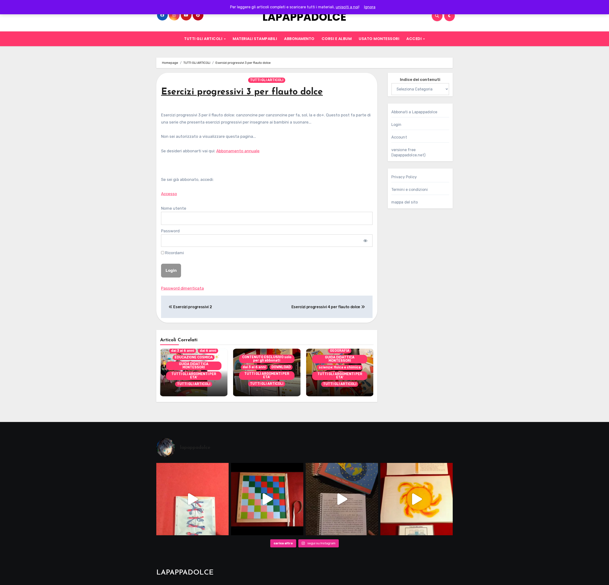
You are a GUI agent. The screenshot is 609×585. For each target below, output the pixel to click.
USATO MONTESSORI (379, 38)
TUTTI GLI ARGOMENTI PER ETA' (193, 375)
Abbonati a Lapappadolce (414, 112)
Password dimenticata (182, 288)
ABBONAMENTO (299, 38)
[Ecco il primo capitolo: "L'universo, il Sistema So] (416, 499)
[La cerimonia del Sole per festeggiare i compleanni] (342, 499)
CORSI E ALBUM (337, 38)
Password (170, 230)
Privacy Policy (404, 177)
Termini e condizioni (409, 189)
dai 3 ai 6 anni (182, 351)
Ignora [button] (369, 7)
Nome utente (173, 208)
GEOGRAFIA (339, 351)
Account (399, 137)
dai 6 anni (208, 351)
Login (396, 124)
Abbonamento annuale (238, 151)
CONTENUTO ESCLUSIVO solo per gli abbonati (266, 358)
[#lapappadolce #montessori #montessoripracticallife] (192, 499)
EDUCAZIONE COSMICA (194, 357)
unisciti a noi (347, 7)
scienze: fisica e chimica (340, 367)
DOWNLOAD (281, 367)
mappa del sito (404, 202)
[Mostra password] (365, 240)
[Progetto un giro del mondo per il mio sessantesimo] (267, 499)
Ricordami (174, 252)
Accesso (169, 193)
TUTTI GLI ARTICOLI (203, 38)
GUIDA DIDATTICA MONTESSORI (193, 365)
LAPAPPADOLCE (304, 17)
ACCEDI (414, 38)
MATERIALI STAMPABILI (255, 38)
